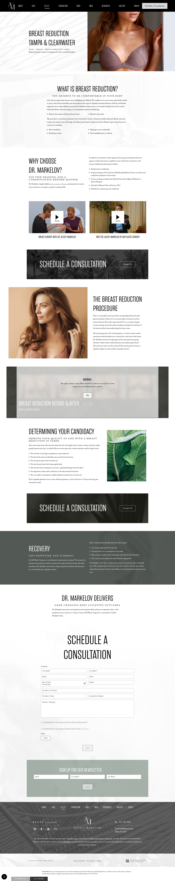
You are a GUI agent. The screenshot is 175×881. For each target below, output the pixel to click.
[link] (45, 822)
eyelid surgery (99, 838)
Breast (39, 49)
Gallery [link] (122, 6)
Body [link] (78, 6)
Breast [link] (47, 6)
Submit (88, 748)
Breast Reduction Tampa (57, 49)
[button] (4, 876)
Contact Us (127, 264)
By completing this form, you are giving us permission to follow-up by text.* (66, 729)
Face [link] (33, 6)
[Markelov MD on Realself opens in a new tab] (55, 829)
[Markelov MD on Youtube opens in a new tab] (48, 829)
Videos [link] (136, 6)
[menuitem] (20, 6)
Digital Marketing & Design (138, 861)
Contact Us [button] (20, 879)
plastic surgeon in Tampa (57, 184)
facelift (91, 838)
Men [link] (91, 6)
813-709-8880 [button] (39, 879)
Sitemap (99, 861)
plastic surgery (73, 838)
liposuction (108, 838)
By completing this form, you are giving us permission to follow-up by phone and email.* (65, 722)
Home (31, 49)
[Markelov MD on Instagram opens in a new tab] (35, 829)
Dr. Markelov (66, 842)
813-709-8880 (93, 874)
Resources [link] (106, 6)
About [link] (20, 6)
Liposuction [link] (63, 6)
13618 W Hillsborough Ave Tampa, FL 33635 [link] (124, 830)
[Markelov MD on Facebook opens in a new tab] (41, 829)
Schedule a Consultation (155, 6)
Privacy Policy (85, 729)
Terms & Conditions (79, 861)
